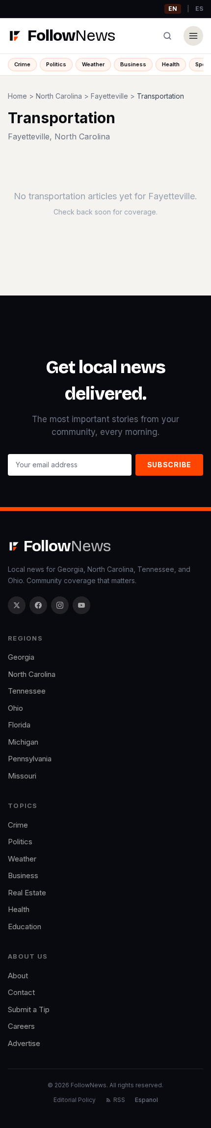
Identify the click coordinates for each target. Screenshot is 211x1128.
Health (171, 64)
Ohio (15, 708)
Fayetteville (109, 96)
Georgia (21, 657)
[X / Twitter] (17, 605)
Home (17, 96)
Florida (19, 724)
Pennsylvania (30, 758)
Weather (93, 64)
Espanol (146, 1099)
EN (172, 8)
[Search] (167, 35)
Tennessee (27, 691)
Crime (22, 64)
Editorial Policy (74, 1099)
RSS (119, 1099)
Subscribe (169, 464)
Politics (56, 64)
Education (24, 926)
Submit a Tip (29, 1009)
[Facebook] (38, 605)
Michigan (23, 742)
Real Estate (27, 892)
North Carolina (59, 96)
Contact (21, 992)
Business (133, 64)
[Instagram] (60, 605)
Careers (21, 1026)
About (18, 975)
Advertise (24, 1043)
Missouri (22, 775)
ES (199, 8)
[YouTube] (81, 605)
